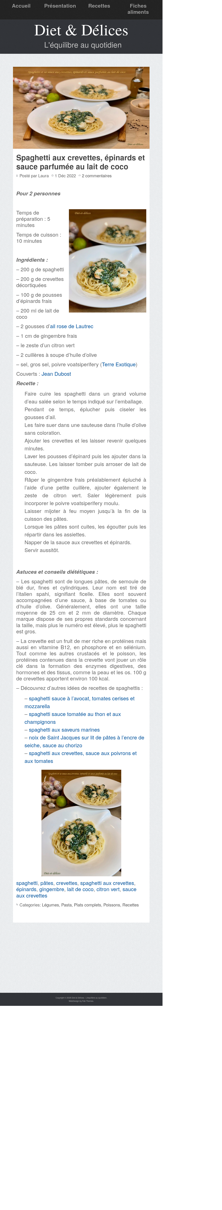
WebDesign (74, 1000)
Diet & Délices (81, 29)
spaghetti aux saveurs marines (64, 729)
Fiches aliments (138, 8)
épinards (26, 889)
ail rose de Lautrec (72, 326)
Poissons (111, 905)
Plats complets (87, 905)
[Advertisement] (81, 968)
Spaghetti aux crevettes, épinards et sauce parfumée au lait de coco (80, 162)
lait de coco (80, 889)
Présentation (60, 5)
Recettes (99, 5)
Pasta (66, 905)
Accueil (21, 5)
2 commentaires (97, 175)
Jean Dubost (56, 373)
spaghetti (27, 882)
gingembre (51, 889)
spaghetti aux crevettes (107, 882)
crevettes (66, 882)
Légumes (50, 905)
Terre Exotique (119, 364)
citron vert (108, 889)
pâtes (46, 882)
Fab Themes (87, 1000)
